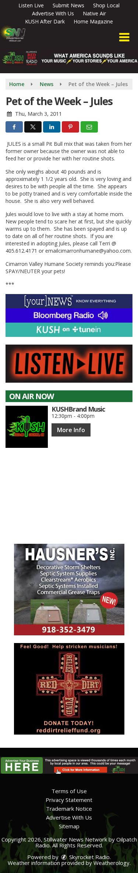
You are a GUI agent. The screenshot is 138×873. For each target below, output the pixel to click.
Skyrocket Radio (89, 857)
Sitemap (69, 826)
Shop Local (106, 5)
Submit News (68, 5)
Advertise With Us (53, 13)
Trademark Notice (69, 808)
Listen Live (31, 5)
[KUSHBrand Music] (27, 427)
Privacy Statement (69, 799)
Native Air (94, 13)
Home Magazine (93, 21)
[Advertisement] (69, 589)
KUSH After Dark (45, 21)
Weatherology (111, 862)
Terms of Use (69, 791)
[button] (124, 37)
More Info (71, 430)
